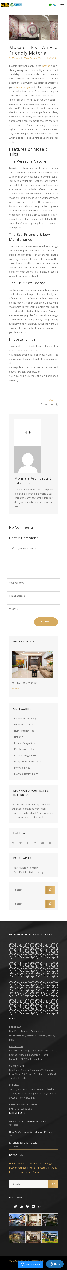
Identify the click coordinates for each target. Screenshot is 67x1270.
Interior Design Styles (25, 743)
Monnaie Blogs (22, 767)
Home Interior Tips (32, 58)
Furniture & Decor (23, 724)
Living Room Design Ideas (28, 761)
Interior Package (17, 1167)
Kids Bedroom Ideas (25, 749)
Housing (18, 736)
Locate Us (43, 1167)
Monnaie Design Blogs (26, 773)
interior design (22, 87)
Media (32, 1167)
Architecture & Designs (26, 718)
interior (46, 65)
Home (12, 1163)
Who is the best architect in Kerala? (27, 1121)
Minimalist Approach (25, 683)
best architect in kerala (25, 867)
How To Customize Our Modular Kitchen (30, 1132)
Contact (36, 1171)
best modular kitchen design (28, 872)
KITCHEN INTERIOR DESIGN (24, 1142)
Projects (22, 1163)
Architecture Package (41, 1163)
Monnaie (16, 58)
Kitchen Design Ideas (25, 755)
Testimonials (23, 1171)
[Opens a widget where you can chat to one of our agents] (55, 1264)
